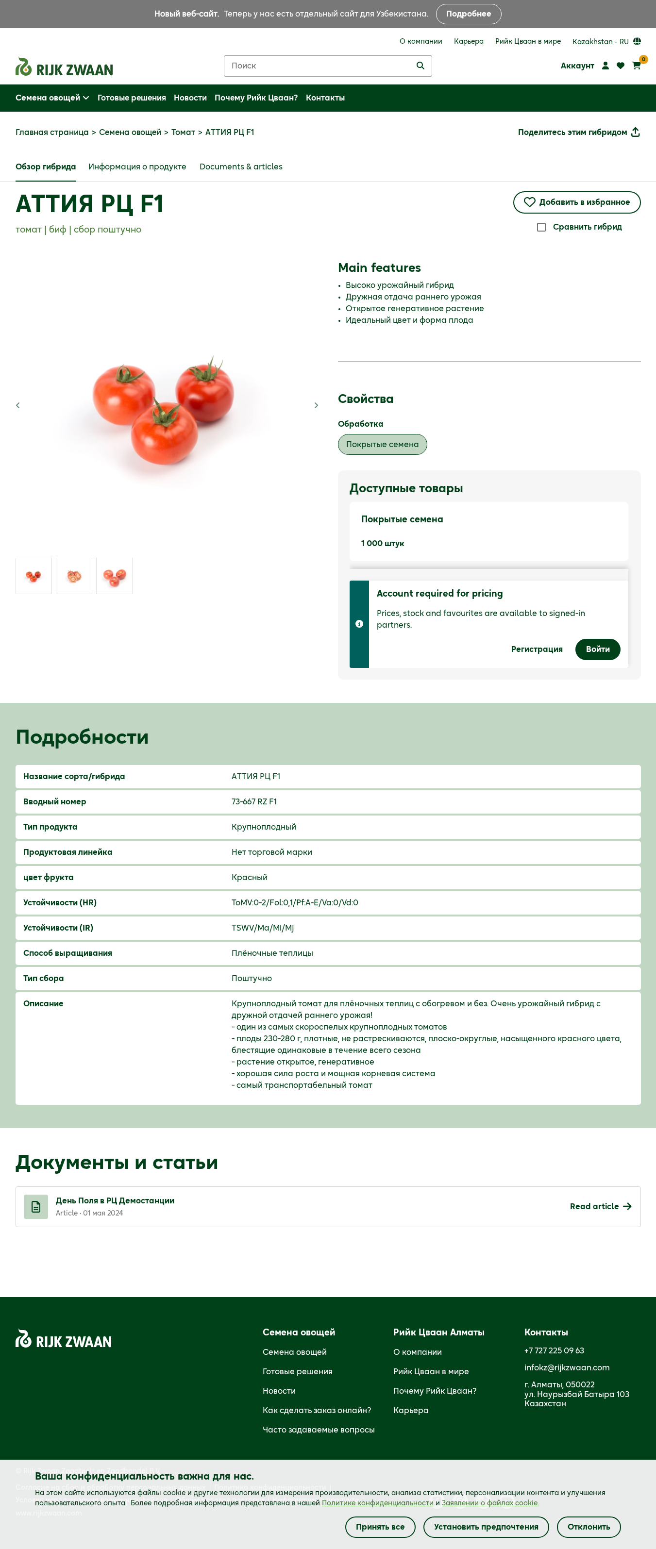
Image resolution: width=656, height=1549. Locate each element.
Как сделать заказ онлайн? (317, 1411)
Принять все (380, 1527)
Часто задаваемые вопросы (319, 1430)
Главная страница (52, 132)
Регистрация (537, 649)
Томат (183, 132)
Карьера (411, 1411)
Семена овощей (130, 132)
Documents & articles (241, 167)
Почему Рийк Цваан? (435, 1391)
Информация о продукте (137, 167)
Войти (598, 649)
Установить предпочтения (486, 1527)
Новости (279, 1391)
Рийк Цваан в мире (431, 1372)
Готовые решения (298, 1372)
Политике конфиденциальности (378, 1503)
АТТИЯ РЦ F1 (90, 205)
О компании (417, 1352)
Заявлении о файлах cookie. (490, 1503)
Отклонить (589, 1527)
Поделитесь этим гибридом (572, 132)
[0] (636, 66)
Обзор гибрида (46, 167)
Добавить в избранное (584, 202)
